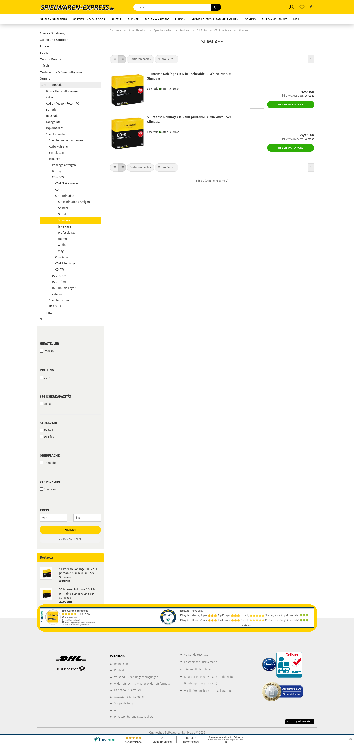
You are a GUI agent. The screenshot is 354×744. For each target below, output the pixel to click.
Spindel (63, 208)
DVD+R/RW (59, 282)
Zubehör (57, 294)
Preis (44, 510)
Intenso (49, 351)
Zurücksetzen (70, 539)
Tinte (49, 312)
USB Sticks (56, 306)
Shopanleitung (123, 703)
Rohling (47, 370)
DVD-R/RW (59, 276)
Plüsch (180, 19)
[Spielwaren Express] (79, 7)
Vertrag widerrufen (299, 721)
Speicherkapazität (55, 396)
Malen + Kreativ (157, 19)
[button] (292, 7)
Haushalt (52, 116)
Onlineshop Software (163, 732)
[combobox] (140, 59)
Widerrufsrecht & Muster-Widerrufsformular (142, 683)
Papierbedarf (54, 128)
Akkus (49, 97)
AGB (116, 710)
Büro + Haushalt (274, 19)
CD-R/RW (58, 177)
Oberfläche (50, 455)
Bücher (133, 19)
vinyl (61, 251)
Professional (66, 232)
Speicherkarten (59, 300)
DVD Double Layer (63, 288)
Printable (50, 463)
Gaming (250, 19)
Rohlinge (54, 159)
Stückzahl (49, 423)
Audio (62, 245)
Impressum (121, 664)
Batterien (52, 109)
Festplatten (56, 153)
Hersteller (49, 344)
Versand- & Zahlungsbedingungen (136, 677)
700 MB (48, 404)
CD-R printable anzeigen (74, 202)
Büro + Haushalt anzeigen (62, 91)
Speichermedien (56, 134)
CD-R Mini (61, 257)
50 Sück (49, 436)
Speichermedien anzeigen (66, 140)
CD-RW (59, 269)
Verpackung (50, 482)
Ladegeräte (53, 122)
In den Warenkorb (290, 104)
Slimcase (64, 220)
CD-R (58, 189)
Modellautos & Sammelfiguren (215, 19)
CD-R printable (64, 196)
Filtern (70, 529)
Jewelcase (64, 226)
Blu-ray (57, 171)
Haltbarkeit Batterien (128, 690)
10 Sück (49, 430)
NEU (296, 19)
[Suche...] (216, 7)
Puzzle (116, 19)
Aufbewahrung (58, 146)
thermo (63, 239)
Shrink (62, 214)
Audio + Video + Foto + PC (62, 103)
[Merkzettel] (302, 7)
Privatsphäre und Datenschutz (133, 716)
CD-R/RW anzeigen (67, 183)
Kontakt (119, 670)
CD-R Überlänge (65, 263)
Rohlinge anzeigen (64, 165)
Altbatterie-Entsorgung (129, 696)
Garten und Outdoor (89, 19)
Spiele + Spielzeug (53, 19)
